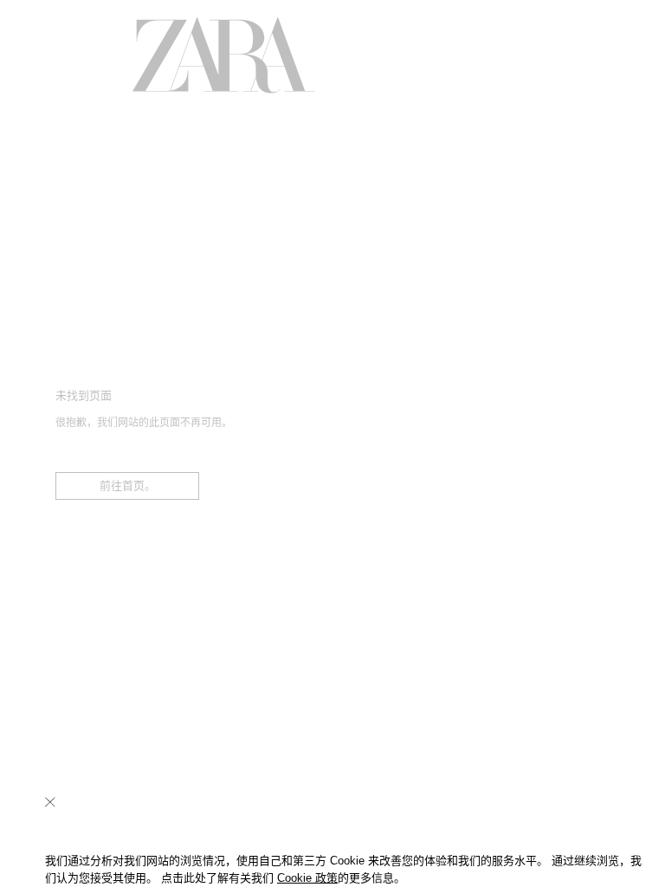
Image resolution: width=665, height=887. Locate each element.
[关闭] (50, 802)
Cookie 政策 (307, 877)
